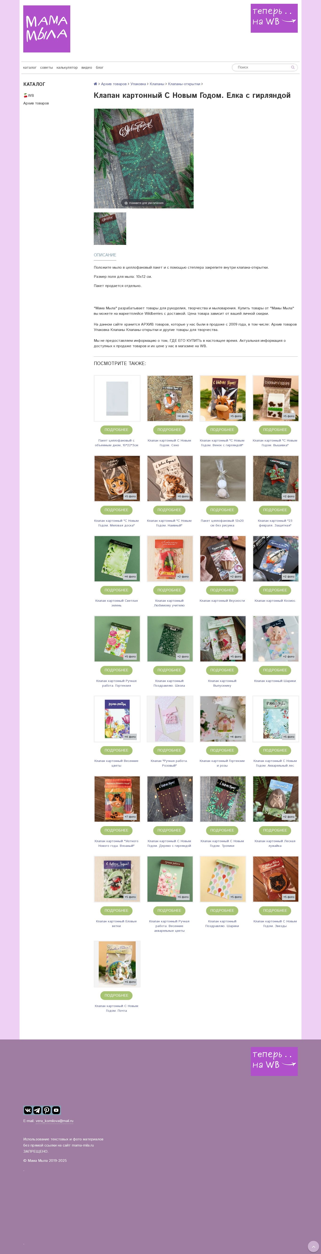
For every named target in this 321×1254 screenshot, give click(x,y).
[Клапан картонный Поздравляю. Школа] (170, 638)
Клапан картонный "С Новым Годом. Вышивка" (275, 443)
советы (46, 67)
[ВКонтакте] (28, 1110)
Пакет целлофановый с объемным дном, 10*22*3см (116, 443)
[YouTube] (56, 1110)
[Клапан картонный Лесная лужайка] (275, 799)
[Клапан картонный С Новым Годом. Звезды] (275, 879)
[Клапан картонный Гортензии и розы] (223, 719)
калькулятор (67, 67)
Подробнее (116, 430)
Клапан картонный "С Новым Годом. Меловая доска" (116, 523)
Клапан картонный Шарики (275, 681)
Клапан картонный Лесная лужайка (275, 843)
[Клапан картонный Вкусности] (223, 558)
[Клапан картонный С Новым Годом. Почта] (117, 964)
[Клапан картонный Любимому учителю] (170, 558)
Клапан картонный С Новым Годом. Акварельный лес (275, 763)
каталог (29, 67)
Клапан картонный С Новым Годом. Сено (169, 443)
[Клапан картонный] (223, 398)
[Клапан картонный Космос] (275, 558)
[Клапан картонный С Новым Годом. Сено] (170, 398)
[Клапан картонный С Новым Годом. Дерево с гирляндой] (170, 799)
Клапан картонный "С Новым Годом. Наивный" (169, 523)
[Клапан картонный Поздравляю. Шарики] (223, 879)
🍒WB (28, 95)
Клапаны (157, 84)
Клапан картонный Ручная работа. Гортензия (116, 683)
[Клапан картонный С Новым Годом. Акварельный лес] (275, 719)
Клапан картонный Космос (275, 600)
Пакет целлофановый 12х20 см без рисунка (222, 523)
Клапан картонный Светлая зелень (116, 603)
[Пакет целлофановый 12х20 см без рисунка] (223, 478)
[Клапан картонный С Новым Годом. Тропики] (223, 799)
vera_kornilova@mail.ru (54, 1121)
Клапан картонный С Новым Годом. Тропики (222, 843)
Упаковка (138, 84)
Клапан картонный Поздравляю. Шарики (222, 923)
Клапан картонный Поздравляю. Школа (169, 683)
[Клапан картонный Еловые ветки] (117, 879)
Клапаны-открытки (184, 84)
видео (87, 67)
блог (99, 67)
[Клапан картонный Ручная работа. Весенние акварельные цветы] (170, 879)
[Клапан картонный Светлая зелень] (117, 558)
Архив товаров (36, 103)
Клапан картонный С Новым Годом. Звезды (275, 923)
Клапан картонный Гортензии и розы (222, 763)
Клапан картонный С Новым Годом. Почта (116, 1008)
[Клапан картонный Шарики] (275, 638)
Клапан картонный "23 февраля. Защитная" (275, 523)
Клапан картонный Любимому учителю (169, 603)
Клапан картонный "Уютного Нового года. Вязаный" (116, 843)
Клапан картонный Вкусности (222, 600)
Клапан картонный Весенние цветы (116, 763)
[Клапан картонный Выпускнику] (223, 638)
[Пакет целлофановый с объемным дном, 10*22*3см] (117, 398)
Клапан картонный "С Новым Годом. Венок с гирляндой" (222, 443)
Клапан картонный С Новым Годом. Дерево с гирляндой (169, 843)
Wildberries (154, 313)
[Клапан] (170, 719)
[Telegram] (37, 1110)
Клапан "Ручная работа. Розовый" (169, 763)
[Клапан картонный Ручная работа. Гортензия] (117, 638)
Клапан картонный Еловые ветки (116, 923)
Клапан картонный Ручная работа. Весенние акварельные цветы (169, 926)
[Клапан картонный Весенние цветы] (117, 719)
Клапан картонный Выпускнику (222, 683)
